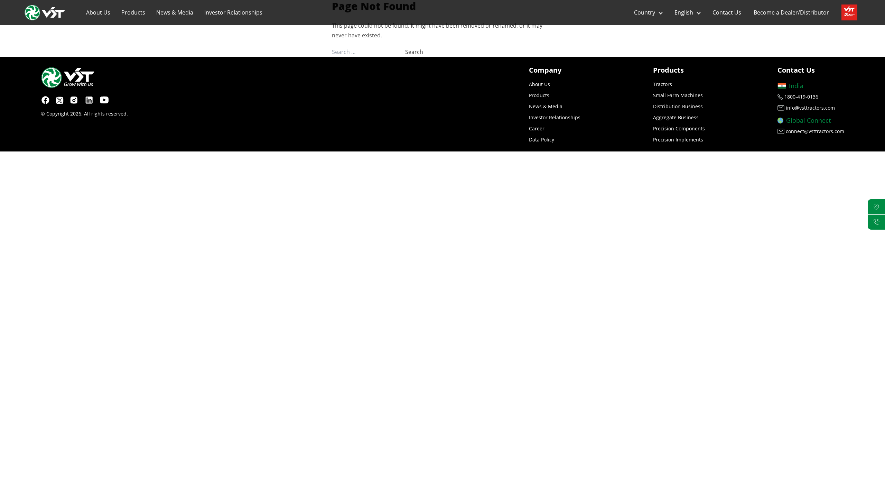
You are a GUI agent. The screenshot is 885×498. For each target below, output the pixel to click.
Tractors (662, 84)
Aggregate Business (676, 117)
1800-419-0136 (801, 96)
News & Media (174, 12)
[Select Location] (876, 207)
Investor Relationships (233, 12)
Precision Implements (678, 139)
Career (536, 128)
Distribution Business (678, 106)
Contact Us (726, 12)
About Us (98, 12)
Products (133, 12)
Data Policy (541, 139)
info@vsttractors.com (810, 107)
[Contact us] (876, 222)
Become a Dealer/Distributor (791, 12)
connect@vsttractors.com (815, 131)
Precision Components (679, 128)
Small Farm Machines (678, 95)
